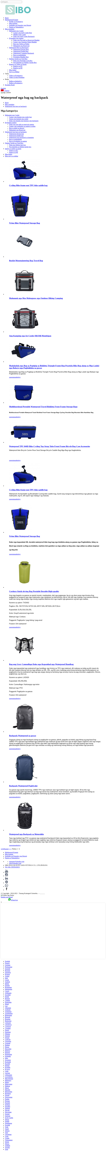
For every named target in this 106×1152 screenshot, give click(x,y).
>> (11, 849)
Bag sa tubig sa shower (16, 128)
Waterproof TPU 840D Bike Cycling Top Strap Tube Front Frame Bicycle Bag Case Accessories (49, 446)
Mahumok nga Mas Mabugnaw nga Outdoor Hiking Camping (36, 298)
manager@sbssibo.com (16, 861)
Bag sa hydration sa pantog (18, 141)
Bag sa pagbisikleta (19, 55)
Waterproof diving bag (16, 134)
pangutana (12, 377)
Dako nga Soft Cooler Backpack (24, 36)
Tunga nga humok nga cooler (18, 119)
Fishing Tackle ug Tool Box (18, 59)
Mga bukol (12, 70)
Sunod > (7, 849)
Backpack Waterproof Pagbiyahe (23, 786)
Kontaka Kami (10, 85)
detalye (18, 377)
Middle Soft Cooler (19, 34)
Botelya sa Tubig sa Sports (17, 64)
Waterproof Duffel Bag (20, 51)
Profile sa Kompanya (16, 21)
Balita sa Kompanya (15, 83)
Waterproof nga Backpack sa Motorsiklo (26, 834)
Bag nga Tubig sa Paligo (21, 44)
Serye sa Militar (14, 72)
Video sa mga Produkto (16, 77)
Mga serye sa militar (11, 156)
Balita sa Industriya (15, 81)
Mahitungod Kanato (11, 20)
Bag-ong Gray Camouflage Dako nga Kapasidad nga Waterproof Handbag (41, 664)
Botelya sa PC (18, 66)
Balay (7, 18)
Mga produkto (9, 29)
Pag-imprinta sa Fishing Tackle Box (25, 62)
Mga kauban (13, 23)
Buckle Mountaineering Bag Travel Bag (26, 261)
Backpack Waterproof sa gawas (22, 736)
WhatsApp (14, 900)
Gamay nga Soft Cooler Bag (22, 33)
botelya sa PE (13, 152)
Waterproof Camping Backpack (23, 53)
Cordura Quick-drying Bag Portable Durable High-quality (34, 591)
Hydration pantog (10, 122)
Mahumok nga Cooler (16, 31)
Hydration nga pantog (16, 38)
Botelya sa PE (17, 68)
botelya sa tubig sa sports (13, 149)
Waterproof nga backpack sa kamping (21, 137)
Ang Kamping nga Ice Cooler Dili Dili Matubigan (30, 336)
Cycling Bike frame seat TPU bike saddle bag (28, 185)
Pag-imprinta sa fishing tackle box (20, 147)
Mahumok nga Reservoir (21, 46)
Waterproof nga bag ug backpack (16, 106)
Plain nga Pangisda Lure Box (22, 61)
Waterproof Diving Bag (21, 49)
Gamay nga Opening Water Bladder (25, 42)
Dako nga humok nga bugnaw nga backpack (23, 121)
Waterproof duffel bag (16, 136)
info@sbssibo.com (15, 863)
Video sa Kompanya (15, 75)
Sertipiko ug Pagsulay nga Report (20, 25)
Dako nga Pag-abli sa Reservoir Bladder (26, 40)
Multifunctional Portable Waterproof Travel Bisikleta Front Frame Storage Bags (43, 407)
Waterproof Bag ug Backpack (19, 48)
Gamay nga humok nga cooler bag (20, 117)
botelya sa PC (13, 150)
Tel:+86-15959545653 (12, 867)
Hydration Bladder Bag (21, 57)
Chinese (6, 91)
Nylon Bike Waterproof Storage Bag (24, 223)
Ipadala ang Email (7, 897)
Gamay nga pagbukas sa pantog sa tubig (22, 126)
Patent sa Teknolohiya (16, 27)
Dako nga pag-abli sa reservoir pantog (21, 124)
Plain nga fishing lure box (17, 145)
